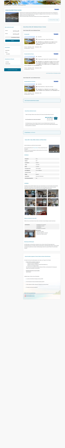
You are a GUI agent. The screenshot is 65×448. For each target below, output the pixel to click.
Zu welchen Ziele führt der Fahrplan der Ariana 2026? (34, 278)
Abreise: (6, 33)
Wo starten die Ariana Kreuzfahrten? (32, 287)
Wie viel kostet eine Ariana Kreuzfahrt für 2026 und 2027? (35, 281)
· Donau (6, 52)
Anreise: (6, 30)
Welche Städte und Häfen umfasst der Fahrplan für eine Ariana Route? (37, 284)
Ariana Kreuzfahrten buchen (30, 296)
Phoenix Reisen (35, 147)
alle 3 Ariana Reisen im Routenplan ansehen (54, 73)
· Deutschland (7, 50)
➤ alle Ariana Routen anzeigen (12, 69)
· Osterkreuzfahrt (7, 63)
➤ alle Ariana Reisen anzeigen (53, 19)
